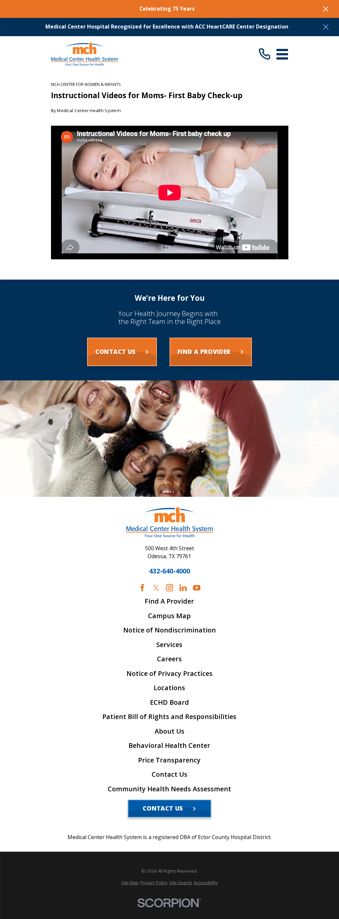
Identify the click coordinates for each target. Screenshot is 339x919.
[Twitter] (156, 587)
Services (169, 644)
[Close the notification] (325, 9)
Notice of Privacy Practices (169, 673)
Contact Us (169, 774)
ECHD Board (169, 702)
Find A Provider (169, 601)
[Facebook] (142, 587)
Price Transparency (169, 760)
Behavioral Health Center (169, 745)
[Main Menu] (282, 54)
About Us (169, 731)
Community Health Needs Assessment (169, 789)
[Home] (84, 54)
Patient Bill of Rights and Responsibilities (169, 716)
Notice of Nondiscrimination (169, 630)
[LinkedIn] (183, 587)
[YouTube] (196, 587)
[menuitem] (130, 882)
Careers (169, 659)
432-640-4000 (169, 571)
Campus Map (169, 616)
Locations (169, 688)
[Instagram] (169, 587)
